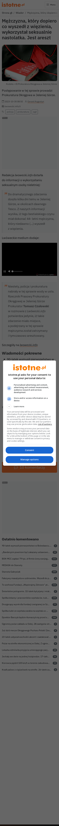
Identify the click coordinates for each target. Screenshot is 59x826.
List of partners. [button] (45, 424)
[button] (29, 406)
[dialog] (29, 413)
